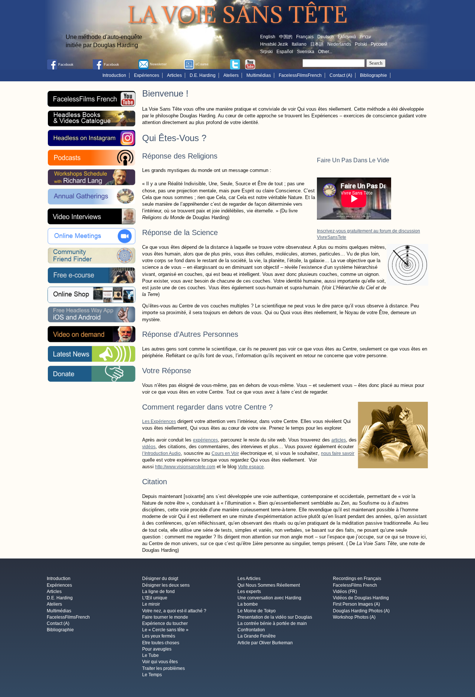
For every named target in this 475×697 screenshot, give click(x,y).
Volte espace (251, 466)
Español (284, 51)
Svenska (305, 51)
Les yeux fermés (158, 636)
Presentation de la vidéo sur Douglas (275, 617)
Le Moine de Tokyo (257, 610)
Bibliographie (373, 75)
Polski (361, 44)
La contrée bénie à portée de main (272, 623)
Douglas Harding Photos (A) (361, 610)
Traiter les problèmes (163, 668)
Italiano (299, 44)
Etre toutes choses (160, 642)
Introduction (114, 75)
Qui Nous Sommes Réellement (269, 585)
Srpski (266, 51)
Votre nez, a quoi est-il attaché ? (174, 610)
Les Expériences (159, 421)
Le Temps (152, 674)
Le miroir (151, 604)
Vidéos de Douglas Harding (361, 598)
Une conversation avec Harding (269, 598)
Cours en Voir (225, 453)
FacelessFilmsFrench (300, 75)
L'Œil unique (154, 598)
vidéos (148, 446)
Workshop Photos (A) (354, 617)
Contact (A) (341, 75)
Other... (325, 51)
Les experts (249, 591)
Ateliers (231, 75)
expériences (205, 440)
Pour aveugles (156, 649)
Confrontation (251, 630)
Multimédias (258, 75)
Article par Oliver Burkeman (265, 642)
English (267, 36)
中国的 (285, 36)
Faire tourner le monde (165, 617)
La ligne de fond (158, 591)
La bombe (248, 604)
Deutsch (325, 36)
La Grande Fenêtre (257, 636)
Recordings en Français (357, 579)
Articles (174, 75)
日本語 (317, 44)
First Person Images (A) (356, 604)
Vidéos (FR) (345, 591)
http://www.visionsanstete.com (185, 466)
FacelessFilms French (355, 585)
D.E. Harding (203, 75)
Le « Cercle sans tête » (165, 630)
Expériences (146, 75)
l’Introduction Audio (161, 453)
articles (338, 440)
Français (305, 36)
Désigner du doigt (160, 579)
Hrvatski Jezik (274, 44)
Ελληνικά (347, 36)
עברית (365, 36)
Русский (379, 44)
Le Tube (150, 655)
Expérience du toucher (165, 623)
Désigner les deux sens (166, 585)
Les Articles (249, 579)
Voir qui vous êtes (160, 662)
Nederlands (339, 44)
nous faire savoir (337, 453)
